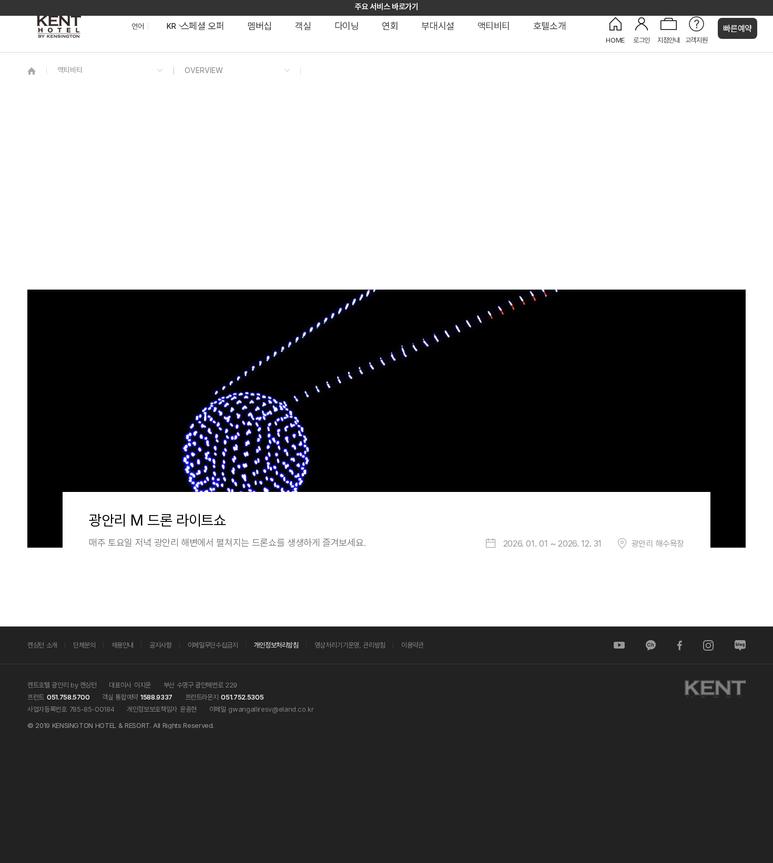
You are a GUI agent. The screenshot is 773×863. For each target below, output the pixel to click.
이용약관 (412, 645)
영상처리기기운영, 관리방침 (349, 645)
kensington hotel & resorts (715, 688)
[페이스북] (679, 645)
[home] (31, 71)
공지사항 (160, 645)
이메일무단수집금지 (213, 645)
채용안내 (122, 645)
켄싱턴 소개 (42, 645)
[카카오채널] (651, 645)
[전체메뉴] (754, 55)
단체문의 (84, 645)
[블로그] (740, 645)
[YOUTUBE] (619, 645)
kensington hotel (79, 26)
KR (171, 26)
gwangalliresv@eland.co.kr (270, 709)
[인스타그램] (708, 645)
